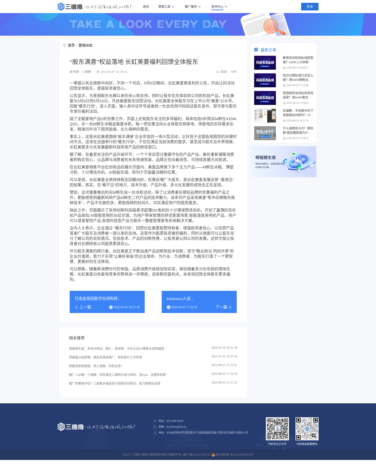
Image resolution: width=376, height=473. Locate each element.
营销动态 (85, 45)
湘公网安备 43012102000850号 (234, 454)
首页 (146, 6)
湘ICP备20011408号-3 (196, 454)
